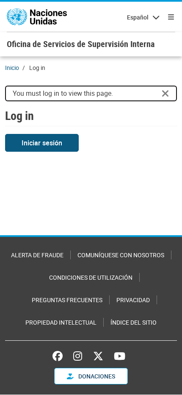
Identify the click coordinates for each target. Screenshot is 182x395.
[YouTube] (120, 356)
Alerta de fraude (37, 255)
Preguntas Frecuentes (67, 300)
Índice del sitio (133, 322)
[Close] (165, 94)
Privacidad (133, 300)
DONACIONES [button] (96, 376)
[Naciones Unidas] (37, 16)
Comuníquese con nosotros (120, 255)
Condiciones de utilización (90, 277)
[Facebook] (59, 356)
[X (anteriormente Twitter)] (98, 356)
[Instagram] (77, 356)
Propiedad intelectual (61, 322)
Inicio (12, 68)
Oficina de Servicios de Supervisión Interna (80, 44)
